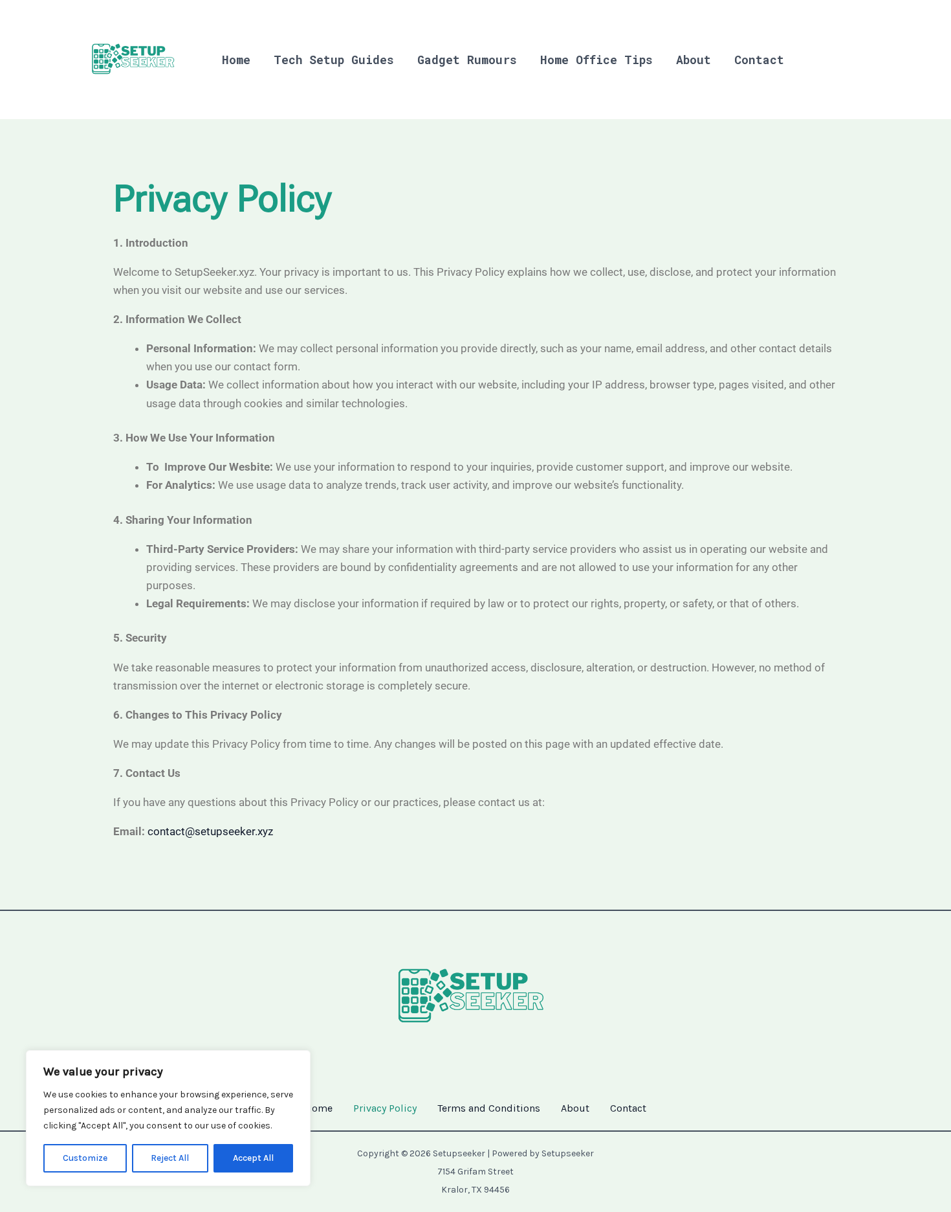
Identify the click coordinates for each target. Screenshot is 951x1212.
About (693, 59)
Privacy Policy (385, 1108)
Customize (85, 1157)
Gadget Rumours (467, 59)
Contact (759, 59)
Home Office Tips (596, 59)
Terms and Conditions (488, 1108)
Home (236, 59)
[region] (168, 1118)
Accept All (253, 1157)
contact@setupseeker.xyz (210, 831)
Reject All (170, 1157)
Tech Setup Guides (334, 59)
